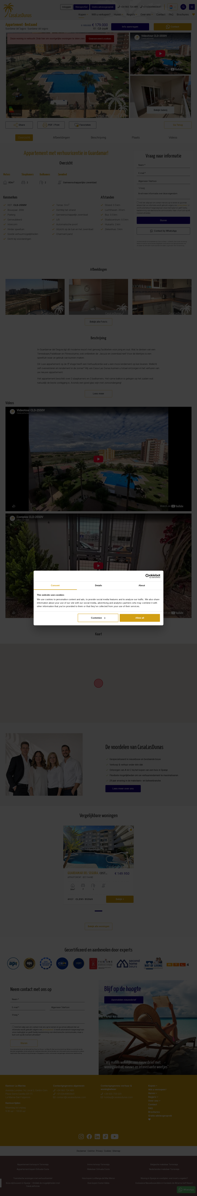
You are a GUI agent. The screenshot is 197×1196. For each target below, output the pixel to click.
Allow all (139, 618)
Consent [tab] (55, 585)
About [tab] (142, 585)
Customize (96, 618)
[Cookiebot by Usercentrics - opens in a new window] (147, 576)
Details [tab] (98, 585)
